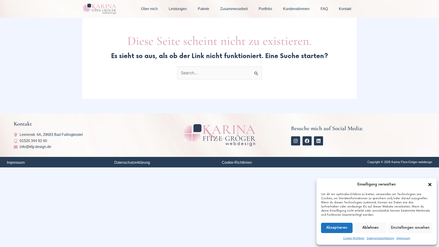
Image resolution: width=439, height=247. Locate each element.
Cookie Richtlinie (353, 238)
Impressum (403, 238)
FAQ (324, 9)
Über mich (149, 9)
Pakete (203, 9)
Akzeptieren (336, 228)
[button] (430, 184)
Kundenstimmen (296, 9)
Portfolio (265, 9)
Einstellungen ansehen (410, 228)
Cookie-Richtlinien (237, 162)
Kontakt (345, 9)
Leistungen (178, 9)
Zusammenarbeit (234, 9)
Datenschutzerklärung (380, 238)
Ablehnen (370, 228)
